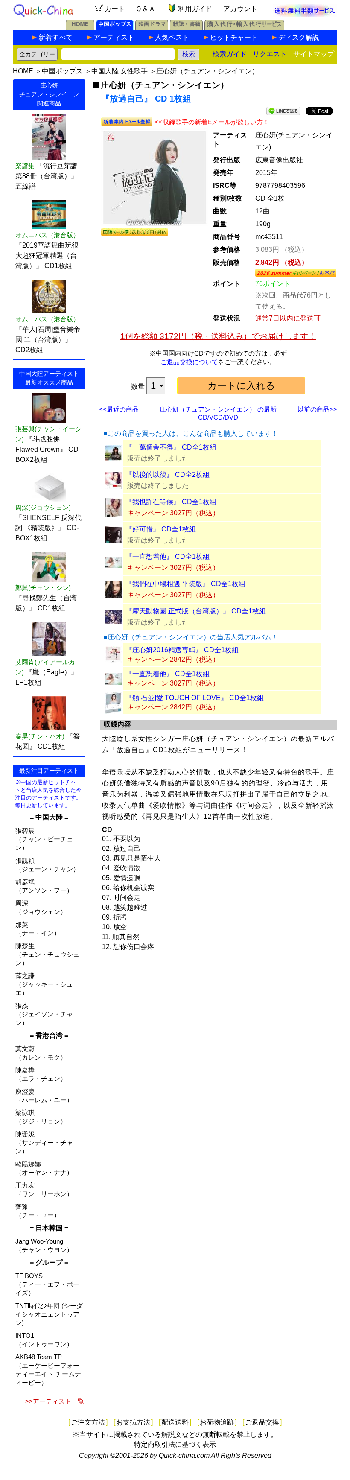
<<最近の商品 (119, 409)
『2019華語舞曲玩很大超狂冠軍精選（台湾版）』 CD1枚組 (47, 255)
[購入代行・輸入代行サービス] (244, 27)
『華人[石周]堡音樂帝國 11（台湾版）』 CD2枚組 (47, 339)
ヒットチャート (234, 37)
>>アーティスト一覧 (54, 1401)
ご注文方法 (88, 1422)
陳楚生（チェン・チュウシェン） (47, 954)
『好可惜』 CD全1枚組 (160, 529)
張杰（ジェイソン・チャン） (44, 1014)
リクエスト (270, 54)
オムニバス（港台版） (47, 235)
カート (115, 8)
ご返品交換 (262, 1422)
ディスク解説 (298, 37)
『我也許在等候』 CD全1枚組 (170, 501)
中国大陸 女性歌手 (119, 71)
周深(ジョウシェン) (43, 507)
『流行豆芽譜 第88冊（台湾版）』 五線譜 (46, 176)
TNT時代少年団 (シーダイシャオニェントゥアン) (49, 1314)
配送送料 (175, 1422)
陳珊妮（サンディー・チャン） (44, 1142)
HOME (23, 71)
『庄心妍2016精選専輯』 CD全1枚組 (182, 650)
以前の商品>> (317, 409)
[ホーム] (80, 27)
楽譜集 (25, 165)
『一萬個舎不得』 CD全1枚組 (170, 447)
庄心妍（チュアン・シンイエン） (207, 71)
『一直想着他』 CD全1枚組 (167, 556)
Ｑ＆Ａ (145, 8)
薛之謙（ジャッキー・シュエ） (44, 984)
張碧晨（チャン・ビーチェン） (44, 839)
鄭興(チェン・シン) (43, 587)
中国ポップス (62, 71)
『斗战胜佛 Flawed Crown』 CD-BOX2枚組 (48, 449)
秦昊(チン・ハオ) (39, 736)
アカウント (240, 8)
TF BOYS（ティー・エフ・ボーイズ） (47, 1284)
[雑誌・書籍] (186, 27)
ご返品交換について (189, 361)
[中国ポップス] (115, 27)
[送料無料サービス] (305, 14)
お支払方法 (133, 1422)
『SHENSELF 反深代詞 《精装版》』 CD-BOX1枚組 (48, 528)
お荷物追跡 (217, 1422)
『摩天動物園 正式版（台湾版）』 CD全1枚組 (195, 611)
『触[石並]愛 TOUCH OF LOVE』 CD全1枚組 (194, 697)
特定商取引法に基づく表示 (175, 1444)
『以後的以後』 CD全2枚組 (167, 474)
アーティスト (113, 37)
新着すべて (55, 37)
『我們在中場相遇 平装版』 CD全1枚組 (185, 583)
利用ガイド (195, 8)
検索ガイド (230, 54)
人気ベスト (172, 37)
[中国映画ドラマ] (151, 27)
